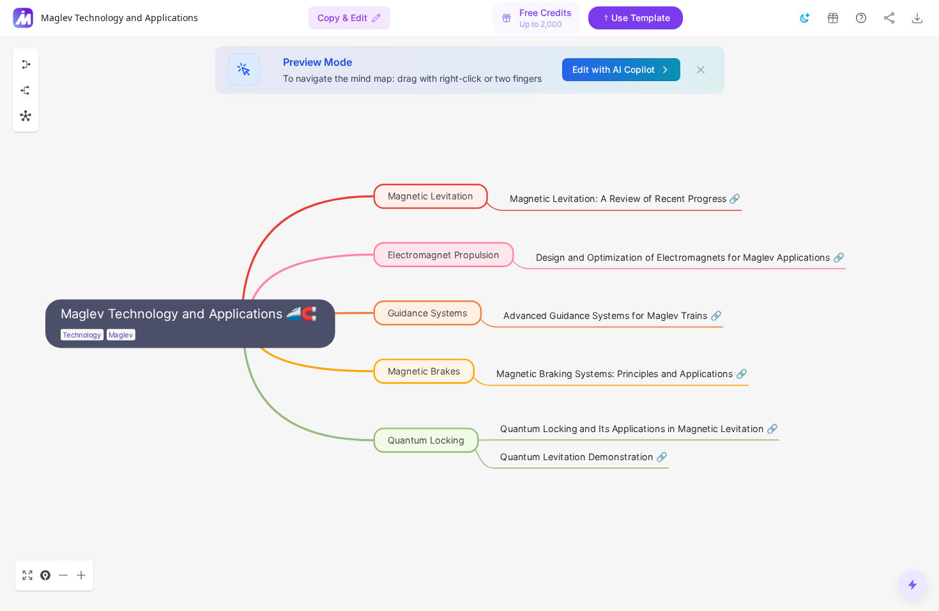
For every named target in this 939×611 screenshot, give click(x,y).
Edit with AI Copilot (613, 69)
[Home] (23, 18)
